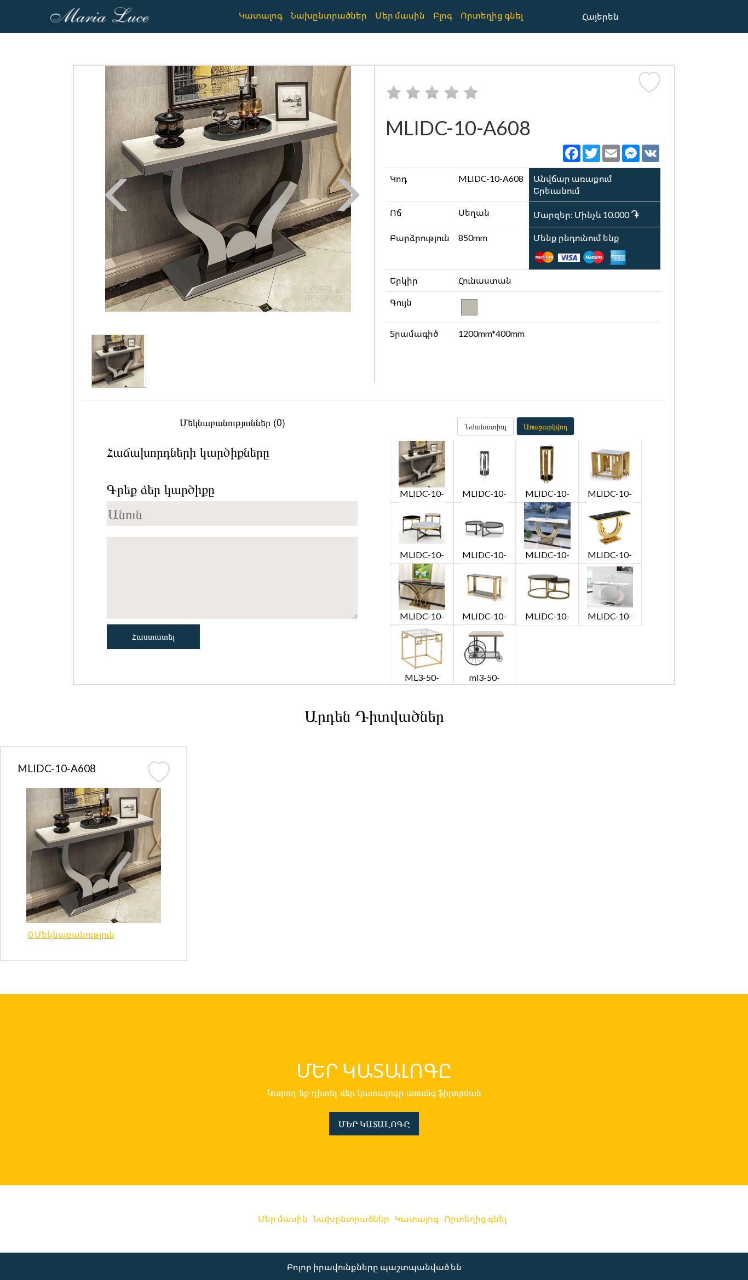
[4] (451, 92)
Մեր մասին (400, 15)
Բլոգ (442, 15)
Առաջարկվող (545, 426)
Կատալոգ (261, 15)
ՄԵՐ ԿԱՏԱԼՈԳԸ (374, 1123)
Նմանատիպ (485, 426)
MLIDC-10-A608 (57, 768)
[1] (394, 92)
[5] (471, 92)
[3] (432, 92)
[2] (413, 92)
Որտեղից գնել (492, 15)
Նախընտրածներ (329, 15)
